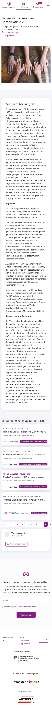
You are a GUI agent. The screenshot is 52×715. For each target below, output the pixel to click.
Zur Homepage (11, 32)
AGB (22, 637)
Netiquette (8, 637)
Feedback (43, 640)
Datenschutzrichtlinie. (26, 606)
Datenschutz (25, 640)
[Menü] (48, 5)
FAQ (5, 640)
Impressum (10, 35)
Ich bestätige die (20, 606)
